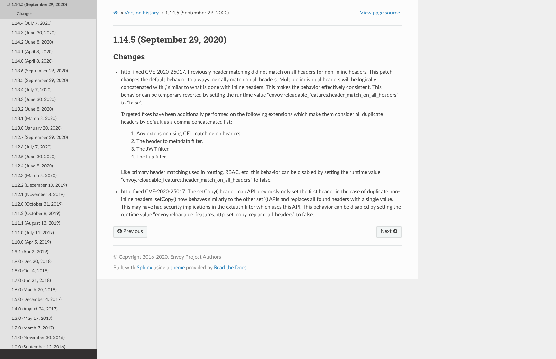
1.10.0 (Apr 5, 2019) (31, 242)
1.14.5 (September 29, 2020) (39, 4)
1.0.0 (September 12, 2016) (38, 347)
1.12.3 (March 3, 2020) (34, 175)
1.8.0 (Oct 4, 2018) (30, 270)
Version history (142, 12)
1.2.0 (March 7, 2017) (32, 328)
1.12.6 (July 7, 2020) (31, 147)
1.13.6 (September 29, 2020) (39, 70)
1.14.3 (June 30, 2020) (33, 33)
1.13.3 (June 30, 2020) (33, 99)
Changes (24, 14)
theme (178, 267)
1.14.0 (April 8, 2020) (32, 61)
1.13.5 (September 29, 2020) (39, 80)
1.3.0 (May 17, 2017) (31, 318)
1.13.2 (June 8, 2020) (32, 109)
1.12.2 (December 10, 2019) (39, 185)
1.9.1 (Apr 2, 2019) (29, 251)
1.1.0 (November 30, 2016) (38, 337)
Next (387, 231)
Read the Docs (230, 267)
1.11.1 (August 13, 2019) (35, 223)
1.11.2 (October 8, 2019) (35, 213)
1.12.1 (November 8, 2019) (38, 194)
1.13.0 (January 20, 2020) (36, 128)
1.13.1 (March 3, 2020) (34, 118)
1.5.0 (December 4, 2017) (36, 299)
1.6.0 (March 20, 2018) (34, 289)
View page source (380, 12)
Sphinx (144, 267)
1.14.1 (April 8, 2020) (32, 51)
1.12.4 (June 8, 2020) (32, 166)
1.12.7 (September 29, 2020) (39, 137)
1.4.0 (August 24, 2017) (34, 309)
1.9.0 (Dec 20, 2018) (31, 261)
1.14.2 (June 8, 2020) (32, 42)
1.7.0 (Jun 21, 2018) (31, 280)
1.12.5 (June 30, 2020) (33, 156)
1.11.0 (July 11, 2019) (32, 232)
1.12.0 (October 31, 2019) (37, 204)
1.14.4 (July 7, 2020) (31, 23)
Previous (132, 231)
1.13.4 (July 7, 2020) (31, 89)
